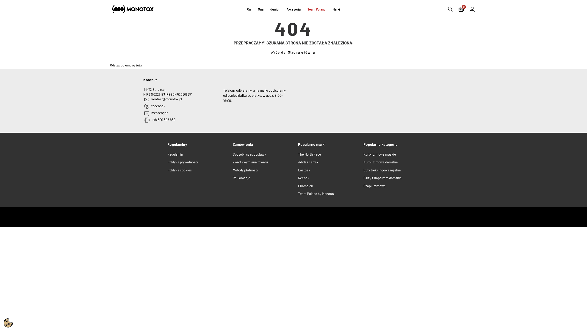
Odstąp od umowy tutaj (126, 65)
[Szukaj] (450, 9)
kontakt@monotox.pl (166, 99)
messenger (159, 113)
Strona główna (301, 52)
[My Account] (472, 9)
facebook (158, 106)
